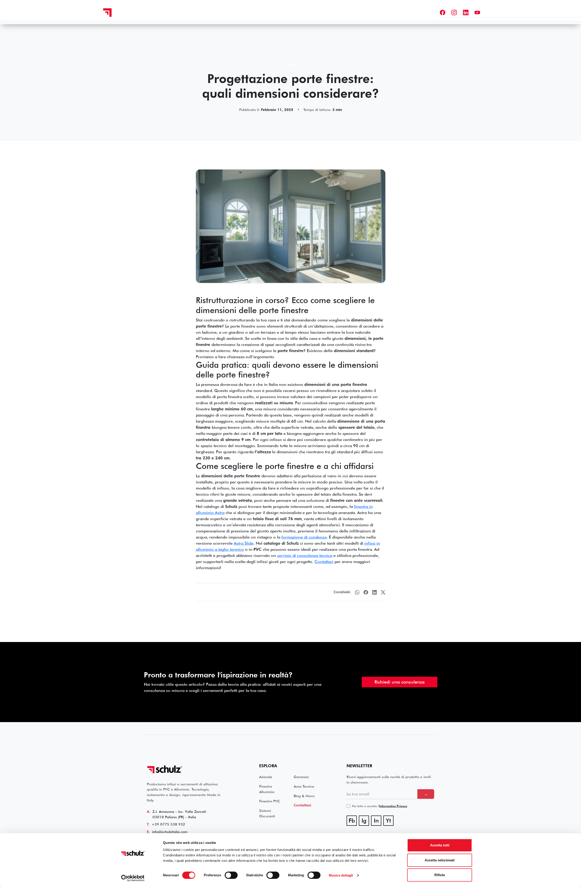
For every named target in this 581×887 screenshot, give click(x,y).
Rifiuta (439, 875)
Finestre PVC (269, 801)
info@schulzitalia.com (169, 832)
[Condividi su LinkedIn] (374, 592)
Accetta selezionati (440, 860)
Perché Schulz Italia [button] (256, 12)
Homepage (219, 12)
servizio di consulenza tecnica (304, 555)
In (377, 821)
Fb (353, 821)
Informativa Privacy (393, 806)
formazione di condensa (304, 537)
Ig (365, 821)
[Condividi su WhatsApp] (357, 592)
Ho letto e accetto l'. (380, 806)
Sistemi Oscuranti (267, 813)
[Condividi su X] (383, 592)
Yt (390, 821)
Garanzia (338, 12)
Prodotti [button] (292, 12)
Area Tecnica (304, 786)
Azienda (316, 12)
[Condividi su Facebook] (366, 592)
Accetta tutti (439, 845)
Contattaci (302, 805)
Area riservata (366, 12)
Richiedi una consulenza (399, 682)
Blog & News (304, 796)
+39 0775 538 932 (168, 824)
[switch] (231, 875)
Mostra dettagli (341, 875)
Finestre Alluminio (266, 789)
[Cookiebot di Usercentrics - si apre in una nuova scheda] (133, 878)
